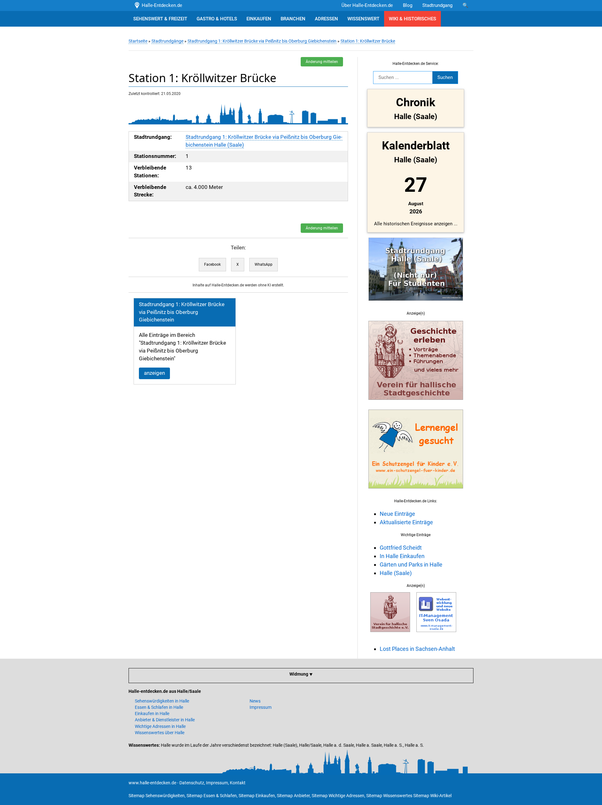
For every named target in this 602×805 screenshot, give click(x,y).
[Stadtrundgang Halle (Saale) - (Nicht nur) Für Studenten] (415, 304)
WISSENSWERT (363, 19)
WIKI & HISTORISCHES (412, 19)
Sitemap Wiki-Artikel (432, 795)
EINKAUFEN (258, 19)
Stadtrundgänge (167, 41)
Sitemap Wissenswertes (389, 795)
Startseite (138, 41)
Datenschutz (191, 782)
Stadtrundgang (437, 5)
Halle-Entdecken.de (160, 5)
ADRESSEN (326, 19)
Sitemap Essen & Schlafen (212, 795)
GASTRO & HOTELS (217, 19)
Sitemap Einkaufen (257, 795)
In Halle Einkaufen (402, 556)
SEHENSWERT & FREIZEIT (160, 19)
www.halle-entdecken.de (152, 782)
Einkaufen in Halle (152, 713)
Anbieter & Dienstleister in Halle (165, 719)
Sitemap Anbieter (293, 795)
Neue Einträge (397, 513)
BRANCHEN (293, 19)
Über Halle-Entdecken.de (367, 5)
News (255, 700)
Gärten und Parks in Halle (411, 564)
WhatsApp (263, 264)
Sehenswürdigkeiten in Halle (162, 700)
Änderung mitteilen (322, 62)
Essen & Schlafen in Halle (159, 707)
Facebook (212, 264)
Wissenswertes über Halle (159, 732)
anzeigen (154, 373)
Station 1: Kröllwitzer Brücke (368, 41)
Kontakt (238, 782)
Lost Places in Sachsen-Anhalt (417, 649)
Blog (407, 5)
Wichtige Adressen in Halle (160, 726)
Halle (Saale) (396, 573)
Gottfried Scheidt (401, 547)
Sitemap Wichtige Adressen (338, 795)
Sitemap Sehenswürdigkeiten (157, 795)
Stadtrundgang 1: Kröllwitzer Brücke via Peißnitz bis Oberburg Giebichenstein (261, 41)
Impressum (261, 707)
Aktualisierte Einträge (406, 522)
